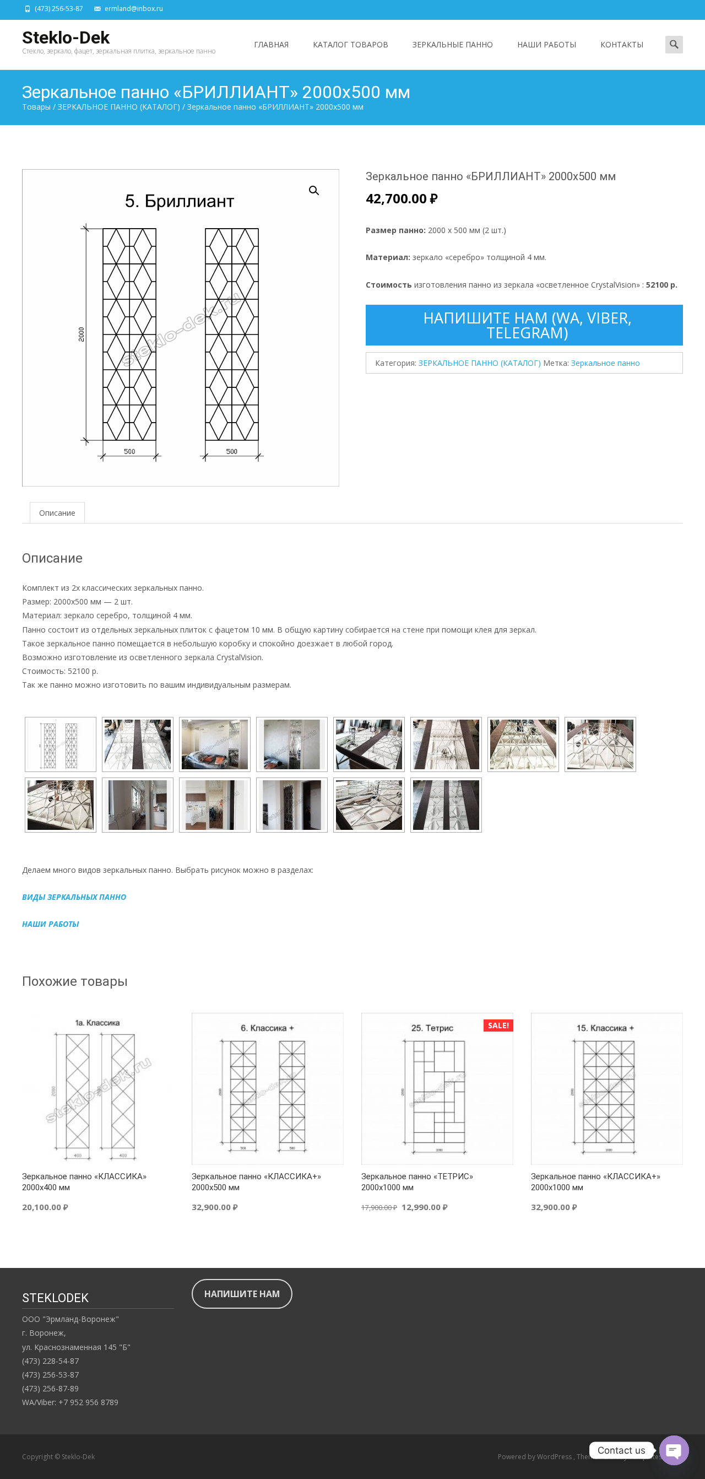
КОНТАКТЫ (621, 44)
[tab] (57, 512)
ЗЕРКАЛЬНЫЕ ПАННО (453, 44)
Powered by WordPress (535, 1456)
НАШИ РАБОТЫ (546, 44)
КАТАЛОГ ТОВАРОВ (350, 44)
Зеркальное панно (605, 363)
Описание (57, 513)
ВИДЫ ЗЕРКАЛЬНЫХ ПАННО (74, 897)
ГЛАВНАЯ (271, 44)
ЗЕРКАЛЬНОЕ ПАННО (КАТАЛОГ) (480, 363)
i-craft (610, 1456)
